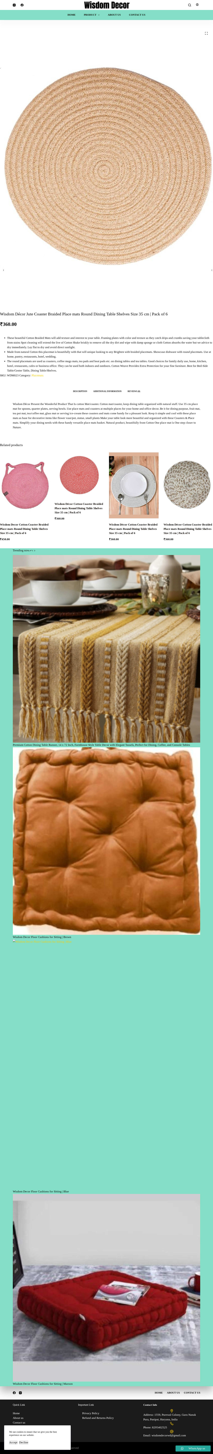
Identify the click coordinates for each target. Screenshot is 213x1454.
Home (72, 14)
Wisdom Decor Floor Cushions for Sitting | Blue (41, 1191)
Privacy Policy (90, 1413)
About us (18, 1418)
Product (90, 14)
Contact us (19, 1422)
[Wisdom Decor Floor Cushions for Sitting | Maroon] (106, 1287)
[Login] (197, 4)
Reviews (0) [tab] (134, 391)
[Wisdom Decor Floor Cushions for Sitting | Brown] (106, 841)
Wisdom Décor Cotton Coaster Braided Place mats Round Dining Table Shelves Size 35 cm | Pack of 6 (79, 508)
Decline (23, 1442)
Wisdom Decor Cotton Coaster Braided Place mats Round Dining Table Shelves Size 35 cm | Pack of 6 (24, 529)
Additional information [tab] (107, 391)
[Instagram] (14, 5)
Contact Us (137, 14)
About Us (114, 14)
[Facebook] (22, 5)
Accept (13, 1442)
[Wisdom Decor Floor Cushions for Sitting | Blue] (106, 1064)
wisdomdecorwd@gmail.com (169, 1435)
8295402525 (159, 1427)
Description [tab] (80, 391)
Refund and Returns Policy (98, 1418)
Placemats (37, 375)
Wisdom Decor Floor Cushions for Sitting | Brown (42, 937)
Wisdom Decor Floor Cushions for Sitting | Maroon (43, 1383)
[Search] (189, 5)
